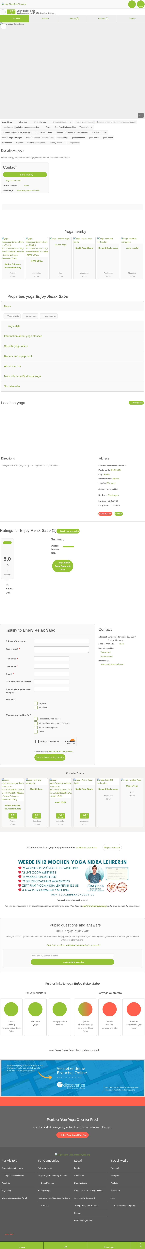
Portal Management (83, 1220)
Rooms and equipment (18, 356)
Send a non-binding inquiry (50, 757)
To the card (106, 652)
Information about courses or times (54, 723)
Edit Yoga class (45, 1168)
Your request (12, 649)
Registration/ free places (49, 719)
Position (45, 18)
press (112, 1198)
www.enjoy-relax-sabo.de (28, 190)
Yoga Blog (6, 1190)
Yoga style (13, 326)
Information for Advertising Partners (54, 1198)
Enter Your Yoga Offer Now (73, 1135)
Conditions (79, 1175)
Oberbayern (113, 495)
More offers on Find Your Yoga (22, 376)
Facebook (114, 1168)
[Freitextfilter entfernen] (132, 4)
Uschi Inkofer (132, 248)
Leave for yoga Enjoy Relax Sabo (11, 1026)
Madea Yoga (60, 245)
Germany (111, 483)
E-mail (9, 674)
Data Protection (81, 1183)
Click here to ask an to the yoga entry (73, 945)
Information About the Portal (14, 1198)
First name (11, 659)
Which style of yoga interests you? (18, 691)
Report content (112, 847)
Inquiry (132, 18)
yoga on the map (13, 180)
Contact (118, 514)
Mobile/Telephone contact (18, 682)
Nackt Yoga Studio (84, 248)
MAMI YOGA (37, 261)
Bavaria (115, 478)
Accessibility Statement (84, 1198)
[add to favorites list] (3, 26)
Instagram (115, 1175)
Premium (139, 234)
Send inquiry (26, 174)
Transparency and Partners (86, 1205)
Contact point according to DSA (88, 1190)
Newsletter (115, 1190)
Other (41, 731)
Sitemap (78, 1213)
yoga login (9, 1234)
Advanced (43, 707)
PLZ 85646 (116, 470)
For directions (107, 656)
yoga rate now (63, 566)
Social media (12, 386)
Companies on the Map (12, 1168)
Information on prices (48, 727)
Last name (11, 666)
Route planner (137, 403)
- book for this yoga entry (133, 1024)
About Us (6, 1183)
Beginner (43, 703)
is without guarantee (86, 847)
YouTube (114, 1183)
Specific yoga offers (16, 346)
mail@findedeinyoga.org (124, 1205)
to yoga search (3, 11)
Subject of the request (16, 641)
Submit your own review (69, 531)
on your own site (109, 1024)
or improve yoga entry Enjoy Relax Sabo (85, 1026)
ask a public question (73, 962)
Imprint (77, 1168)
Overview (15, 18)
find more (35, 1023)
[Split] (134, 1245)
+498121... (15, 185)
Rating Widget (44, 1190)
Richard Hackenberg (108, 248)
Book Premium (47, 1183)
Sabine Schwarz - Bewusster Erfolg (13, 266)
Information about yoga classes (23, 336)
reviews (102, 18)
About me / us (12, 366)
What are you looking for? (18, 715)
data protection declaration (60, 751)
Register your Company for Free (52, 1175)
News (7, 306)
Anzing (107, 474)
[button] (72, 70)
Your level (10, 700)
